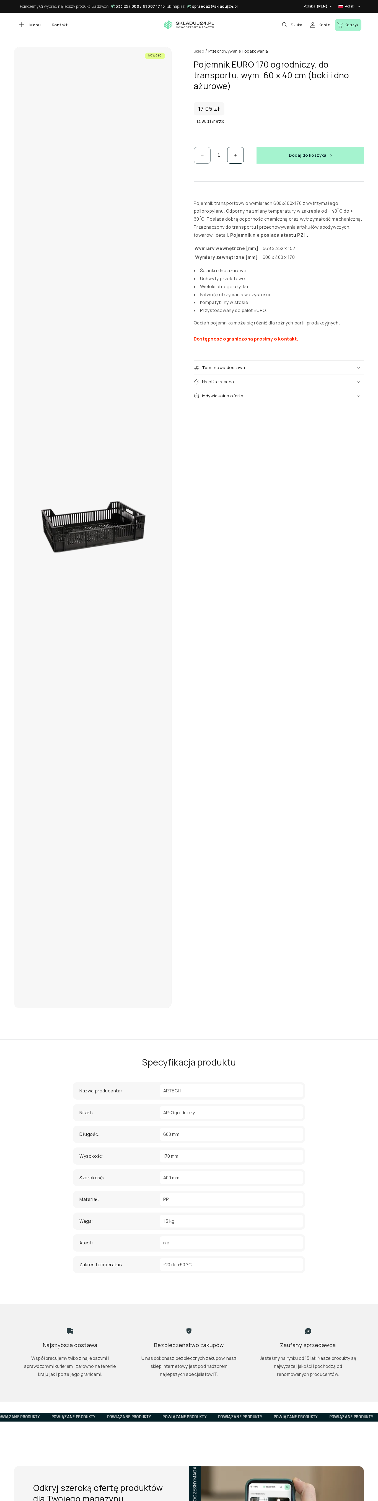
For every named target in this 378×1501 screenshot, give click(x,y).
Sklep (199, 51)
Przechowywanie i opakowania (238, 51)
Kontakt (60, 24)
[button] (29, 25)
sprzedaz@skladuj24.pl (215, 6)
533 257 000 (127, 6)
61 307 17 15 (154, 6)
